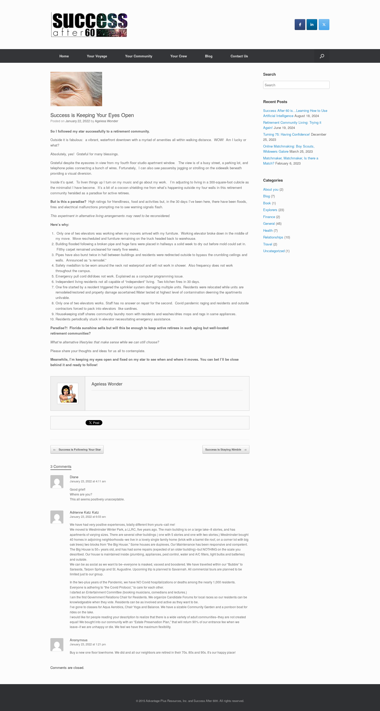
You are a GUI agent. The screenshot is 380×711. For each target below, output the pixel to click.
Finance (269, 216)
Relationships (273, 237)
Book (267, 202)
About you (270, 189)
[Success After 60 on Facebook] (300, 24)
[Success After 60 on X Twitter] (324, 24)
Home (64, 55)
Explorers (270, 209)
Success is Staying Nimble (226, 449)
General (269, 223)
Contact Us (239, 55)
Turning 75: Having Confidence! (286, 134)
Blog (208, 55)
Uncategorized (274, 250)
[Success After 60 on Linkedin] (312, 24)
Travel (267, 244)
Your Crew (178, 55)
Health (268, 230)
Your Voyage (97, 55)
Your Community (138, 55)
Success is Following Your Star (77, 449)
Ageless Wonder (106, 121)
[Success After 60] (89, 24)
